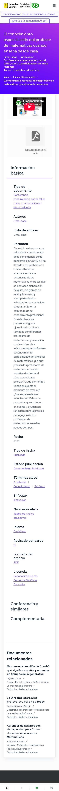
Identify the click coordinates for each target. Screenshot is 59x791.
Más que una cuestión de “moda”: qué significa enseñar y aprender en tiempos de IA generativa (28, 670)
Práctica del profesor (18, 749)
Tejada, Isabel (14, 678)
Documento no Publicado (29, 468)
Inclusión (11, 745)
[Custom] (7, 788)
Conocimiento (22, 486)
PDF (16, 562)
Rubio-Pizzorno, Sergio (19, 706)
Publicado (19, 454)
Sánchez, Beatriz (16, 741)
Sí (15, 545)
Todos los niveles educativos (21, 70)
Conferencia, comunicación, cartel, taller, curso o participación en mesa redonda (26, 64)
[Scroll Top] (51, 788)
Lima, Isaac (10, 57)
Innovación (27, 57)
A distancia (20, 482)
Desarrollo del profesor (19, 682)
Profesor (39, 486)
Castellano (20, 531)
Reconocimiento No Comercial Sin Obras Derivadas (25, 580)
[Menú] (54, 5)
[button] (36, 141)
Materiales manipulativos (30, 745)
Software (27, 686)
